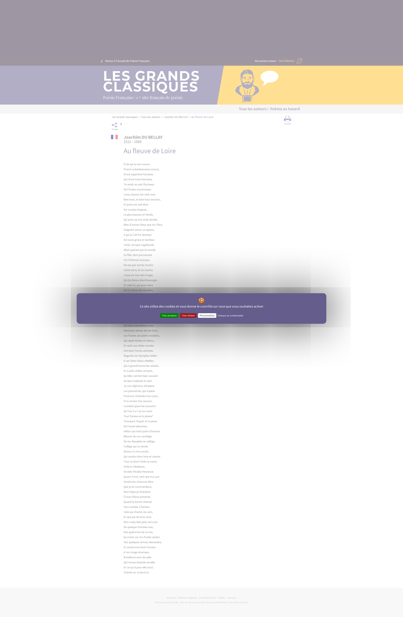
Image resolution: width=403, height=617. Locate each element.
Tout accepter (169, 315)
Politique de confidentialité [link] (230, 315)
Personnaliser (207, 315)
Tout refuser (188, 315)
